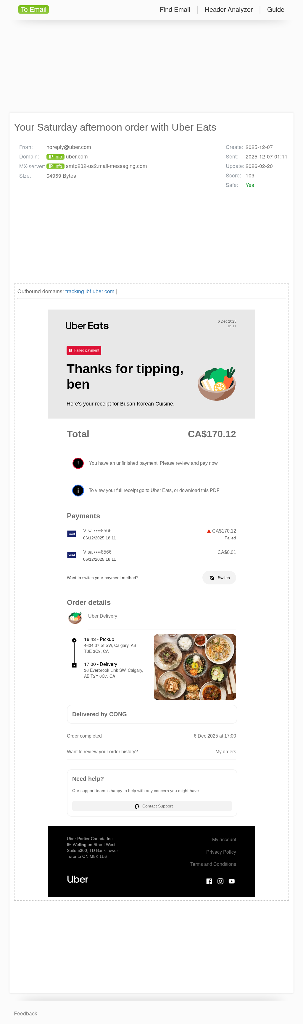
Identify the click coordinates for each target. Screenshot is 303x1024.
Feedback (25, 1013)
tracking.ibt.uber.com (90, 291)
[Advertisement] (151, 66)
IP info (55, 156)
